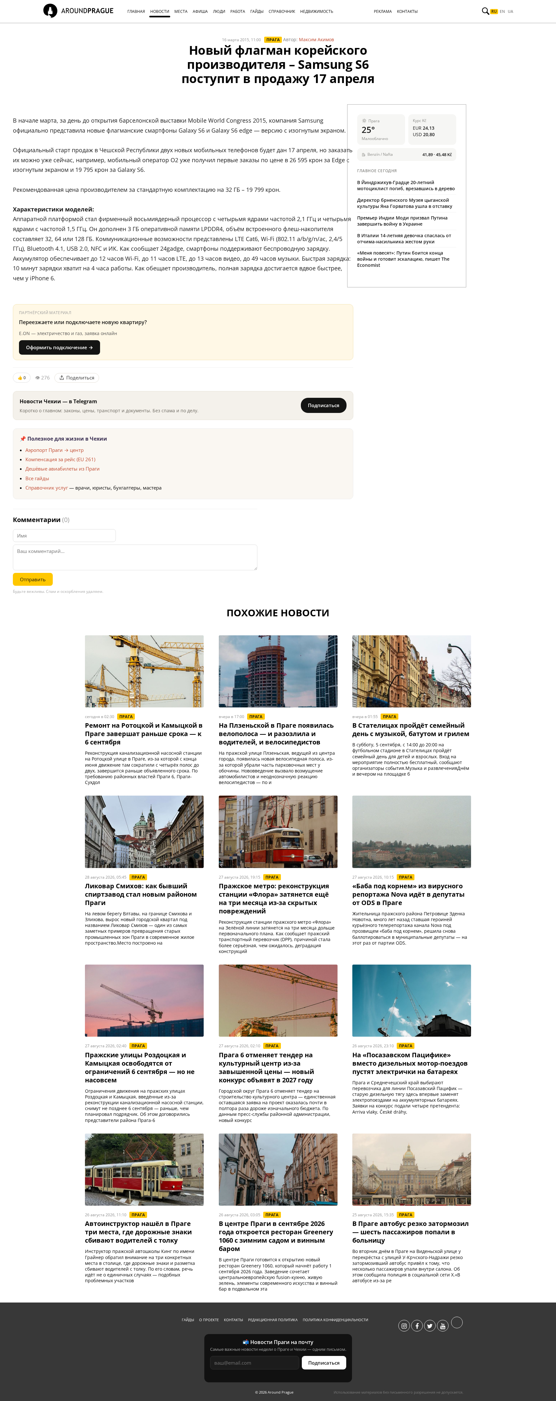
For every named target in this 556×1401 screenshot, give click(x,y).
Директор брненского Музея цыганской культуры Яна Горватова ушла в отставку (404, 203)
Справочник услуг (46, 487)
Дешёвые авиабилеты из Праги (62, 468)
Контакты (233, 1319)
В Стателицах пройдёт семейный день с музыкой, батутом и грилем (410, 729)
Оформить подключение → (59, 347)
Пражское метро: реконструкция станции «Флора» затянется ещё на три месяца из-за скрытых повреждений (274, 898)
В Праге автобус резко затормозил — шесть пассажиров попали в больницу (410, 1232)
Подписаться (323, 405)
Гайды (188, 1319)
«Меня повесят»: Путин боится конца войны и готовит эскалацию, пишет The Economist (403, 259)
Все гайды (37, 478)
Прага (273, 39)
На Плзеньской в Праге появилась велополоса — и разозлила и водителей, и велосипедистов (276, 733)
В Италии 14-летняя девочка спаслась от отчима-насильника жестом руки (404, 238)
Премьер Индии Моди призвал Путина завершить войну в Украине (402, 221)
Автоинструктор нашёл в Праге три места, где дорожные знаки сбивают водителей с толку (138, 1232)
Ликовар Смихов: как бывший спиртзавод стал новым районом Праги (141, 894)
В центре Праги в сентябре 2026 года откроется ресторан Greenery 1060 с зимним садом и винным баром (276, 1236)
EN (502, 11)
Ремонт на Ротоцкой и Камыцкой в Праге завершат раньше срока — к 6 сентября (144, 733)
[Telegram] (457, 1326)
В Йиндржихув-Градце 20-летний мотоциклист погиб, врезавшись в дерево (406, 185)
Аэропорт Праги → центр (54, 450)
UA (510, 11)
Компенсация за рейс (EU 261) (60, 459)
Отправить (33, 579)
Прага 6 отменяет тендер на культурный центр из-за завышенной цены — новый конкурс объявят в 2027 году (266, 1067)
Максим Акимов (316, 39)
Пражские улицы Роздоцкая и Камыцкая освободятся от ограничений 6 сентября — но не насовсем (140, 1067)
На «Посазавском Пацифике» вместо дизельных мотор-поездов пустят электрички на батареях (410, 1063)
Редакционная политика (273, 1319)
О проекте (209, 1319)
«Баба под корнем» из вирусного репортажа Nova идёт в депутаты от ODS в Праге (408, 894)
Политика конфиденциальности (335, 1319)
